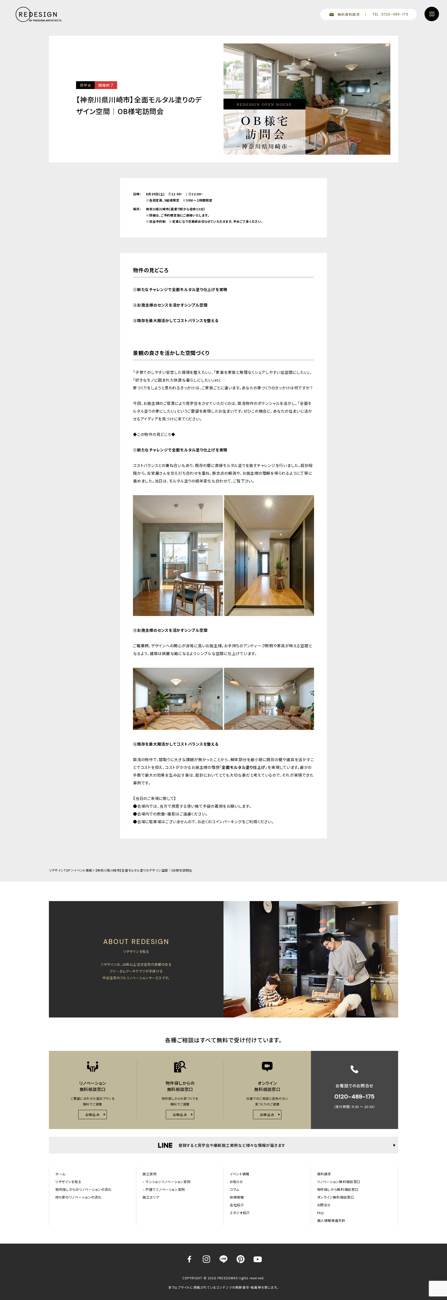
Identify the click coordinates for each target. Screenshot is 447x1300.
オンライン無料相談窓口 (335, 1197)
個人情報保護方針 (331, 1220)
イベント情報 (83, 870)
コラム (234, 1189)
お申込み (92, 1114)
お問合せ (324, 1204)
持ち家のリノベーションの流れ (78, 1197)
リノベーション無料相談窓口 (338, 1181)
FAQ (320, 1212)
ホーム (60, 1173)
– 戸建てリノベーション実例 (164, 1189)
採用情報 (237, 1197)
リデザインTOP (60, 870)
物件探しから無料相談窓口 (338, 1189)
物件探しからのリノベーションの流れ (83, 1189)
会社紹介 (237, 1204)
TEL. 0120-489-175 (390, 14)
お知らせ (236, 1181)
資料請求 (324, 1173)
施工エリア (151, 1197)
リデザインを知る (68, 1181)
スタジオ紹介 (240, 1212)
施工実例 (150, 1173)
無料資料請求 (349, 14)
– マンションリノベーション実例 (166, 1181)
